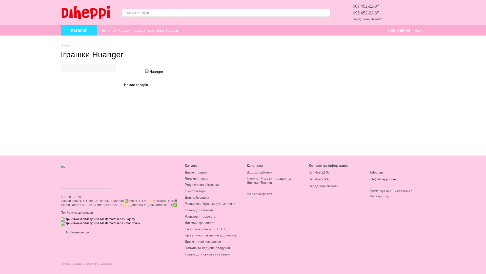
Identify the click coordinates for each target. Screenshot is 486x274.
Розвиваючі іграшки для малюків (210, 204)
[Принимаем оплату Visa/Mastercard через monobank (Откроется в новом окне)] (100, 223)
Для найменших (197, 197)
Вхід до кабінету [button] (259, 172)
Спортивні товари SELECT (205, 229)
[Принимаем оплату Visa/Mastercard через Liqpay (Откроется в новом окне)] (98, 219)
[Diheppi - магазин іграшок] (86, 176)
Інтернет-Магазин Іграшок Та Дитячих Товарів (140, 30)
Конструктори (195, 191)
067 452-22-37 (366, 6)
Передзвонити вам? (367, 19)
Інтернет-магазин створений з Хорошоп (86, 263)
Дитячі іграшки (196, 172)
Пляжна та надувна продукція (208, 248)
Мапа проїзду (379, 196)
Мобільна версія (77, 232)
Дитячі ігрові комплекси (203, 242)
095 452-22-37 (366, 13)
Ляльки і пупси (196, 178)
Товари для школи (199, 210)
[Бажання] (395, 13)
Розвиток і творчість (200, 216)
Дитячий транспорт (199, 223)
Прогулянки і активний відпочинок (211, 235)
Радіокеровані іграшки (202, 185)
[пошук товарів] (326, 13)
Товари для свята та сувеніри (207, 254)
